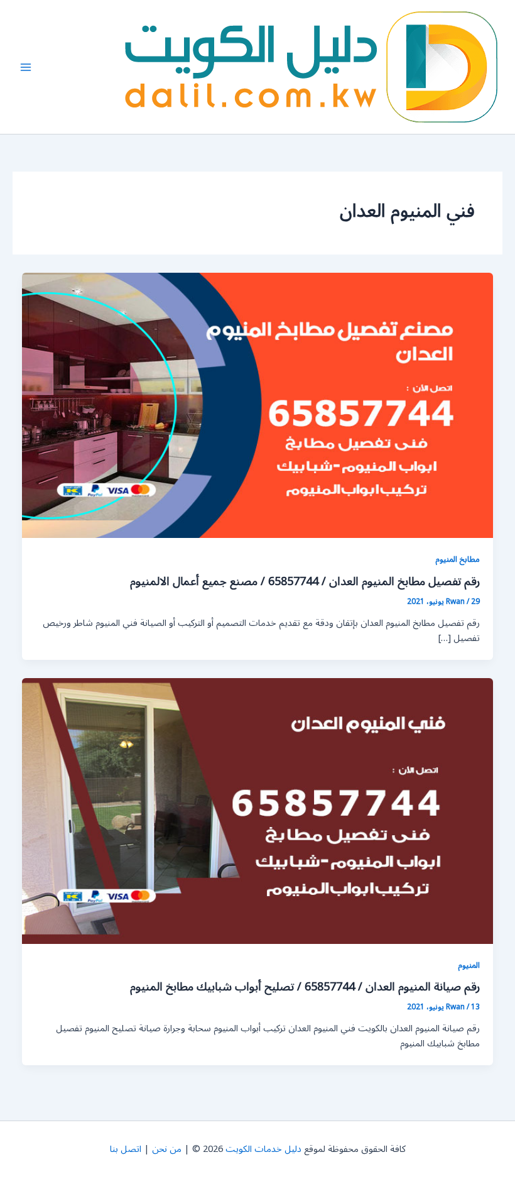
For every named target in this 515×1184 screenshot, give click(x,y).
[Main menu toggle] (26, 67)
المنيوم (469, 965)
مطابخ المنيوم (457, 559)
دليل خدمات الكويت (263, 1149)
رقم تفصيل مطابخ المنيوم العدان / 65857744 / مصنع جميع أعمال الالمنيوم (305, 581)
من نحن (167, 1149)
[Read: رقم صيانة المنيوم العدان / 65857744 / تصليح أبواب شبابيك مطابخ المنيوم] (258, 810)
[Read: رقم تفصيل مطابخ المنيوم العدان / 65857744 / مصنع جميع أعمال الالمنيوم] (258, 405)
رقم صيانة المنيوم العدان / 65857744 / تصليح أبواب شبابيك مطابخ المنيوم (305, 987)
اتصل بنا (125, 1149)
